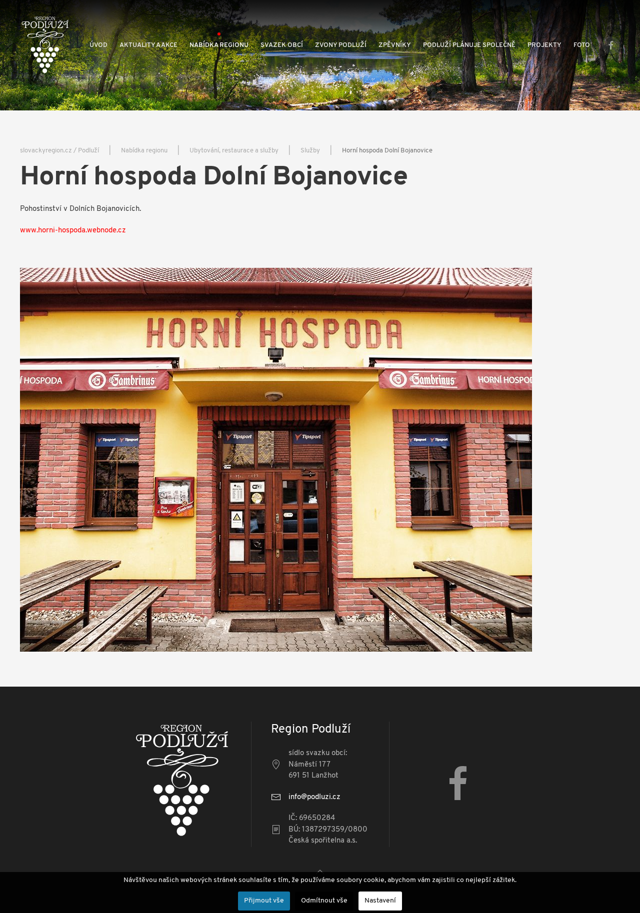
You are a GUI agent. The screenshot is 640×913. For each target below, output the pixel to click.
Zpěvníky (394, 45)
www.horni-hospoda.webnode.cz (73, 230)
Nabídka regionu (219, 45)
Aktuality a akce (149, 45)
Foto (582, 45)
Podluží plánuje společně (469, 45)
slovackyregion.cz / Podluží (59, 150)
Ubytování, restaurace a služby (234, 150)
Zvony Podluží (340, 45)
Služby (310, 150)
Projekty (545, 45)
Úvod (99, 45)
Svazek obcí (281, 45)
